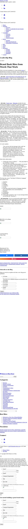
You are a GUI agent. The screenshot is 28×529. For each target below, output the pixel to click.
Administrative (6, 389)
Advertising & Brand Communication (11, 390)
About (4, 45)
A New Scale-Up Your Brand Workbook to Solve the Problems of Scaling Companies (15, 423)
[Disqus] (14, 314)
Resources (5, 48)
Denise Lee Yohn (4, 0)
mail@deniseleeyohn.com (14, 446)
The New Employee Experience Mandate (12, 418)
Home (4, 25)
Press (4, 47)
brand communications (5, 262)
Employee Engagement (8, 385)
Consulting (5, 32)
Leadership (5, 404)
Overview (8, 27)
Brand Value (6, 398)
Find (15, 376)
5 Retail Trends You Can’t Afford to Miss (9, 292)
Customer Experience (8, 399)
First (17, 470)
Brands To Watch (7, 384)
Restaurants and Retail (8, 407)
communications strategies (14, 264)
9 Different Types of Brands (9, 421)
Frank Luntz (9, 103)
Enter (2, 493)
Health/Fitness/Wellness (8, 402)
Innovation (5, 403)
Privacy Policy (6, 450)
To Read (8, 49)
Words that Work (4, 264)
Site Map (5, 451)
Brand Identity (6, 397)
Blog (4, 44)
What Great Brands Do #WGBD (10, 408)
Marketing (5, 406)
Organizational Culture (8, 388)
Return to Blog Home (7, 374)
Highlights (8, 53)
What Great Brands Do (11, 41)
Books (4, 39)
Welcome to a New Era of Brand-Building (12, 417)
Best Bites (5, 391)
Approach (8, 35)
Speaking (5, 26)
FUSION (8, 40)
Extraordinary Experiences (12, 43)
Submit (2, 291)
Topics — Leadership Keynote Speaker (15, 29)
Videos (7, 31)
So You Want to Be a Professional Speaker (9, 294)
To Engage (8, 52)
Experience (8, 30)
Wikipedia (15, 103)
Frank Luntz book (23, 262)
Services (8, 36)
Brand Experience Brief (8, 395)
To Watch (8, 50)
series (22, 70)
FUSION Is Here (7, 419)
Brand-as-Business (7, 393)
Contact (4, 54)
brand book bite (14, 262)
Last (17, 472)
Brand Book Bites (7, 394)
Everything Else (6, 400)
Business (5, 382)
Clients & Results (10, 38)
